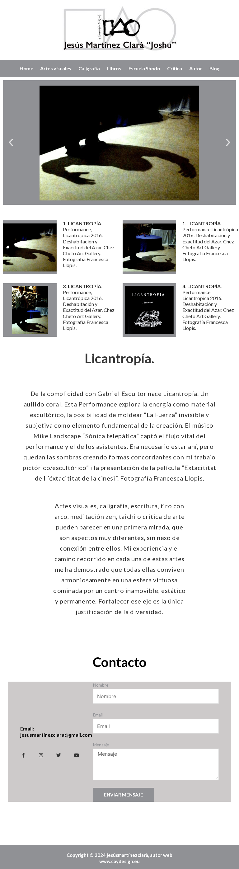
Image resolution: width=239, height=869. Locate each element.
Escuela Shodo (144, 68)
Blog (214, 68)
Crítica (174, 68)
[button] (11, 142)
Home (26, 68)
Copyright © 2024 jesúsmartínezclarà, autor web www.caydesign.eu (119, 858)
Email (98, 714)
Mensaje (101, 744)
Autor (195, 68)
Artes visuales (55, 68)
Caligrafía (89, 68)
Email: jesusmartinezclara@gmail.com (56, 732)
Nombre (100, 685)
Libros (114, 68)
